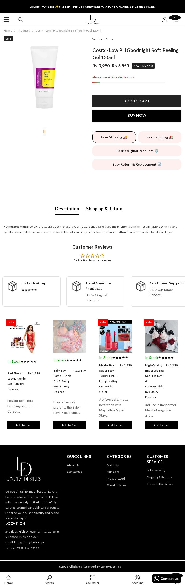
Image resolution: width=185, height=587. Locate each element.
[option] (44, 77)
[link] (49, 579)
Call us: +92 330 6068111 (22, 548)
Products (24, 30)
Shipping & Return (104, 208)
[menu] (6, 19)
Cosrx (109, 39)
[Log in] (164, 19)
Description (67, 208)
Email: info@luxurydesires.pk (25, 542)
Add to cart (137, 101)
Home (8, 30)
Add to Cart (24, 425)
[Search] (20, 19)
